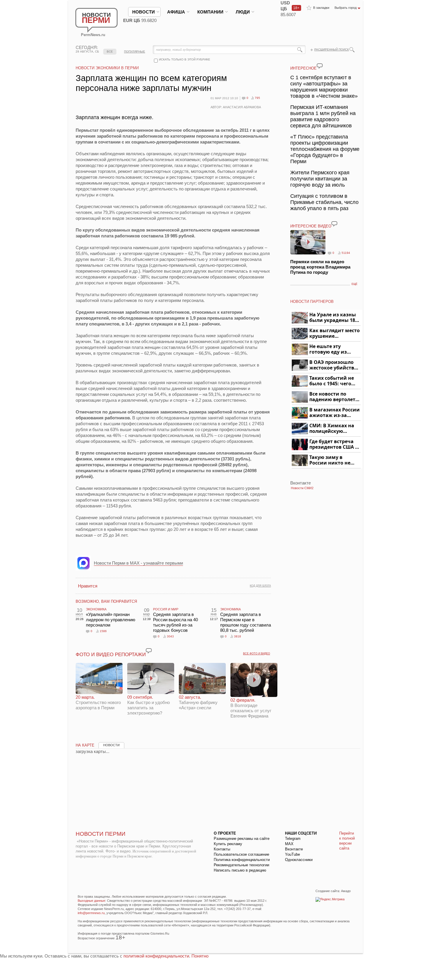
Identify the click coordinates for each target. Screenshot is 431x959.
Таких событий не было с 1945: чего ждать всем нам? (331, 381)
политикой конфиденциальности (156, 955)
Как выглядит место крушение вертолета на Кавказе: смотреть (334, 333)
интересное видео (310, 226)
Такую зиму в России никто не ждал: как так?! (329, 460)
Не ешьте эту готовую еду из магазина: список (331, 349)
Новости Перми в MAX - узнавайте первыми (138, 562)
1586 (103, 631)
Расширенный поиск (331, 49)
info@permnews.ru (91, 913)
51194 (346, 252)
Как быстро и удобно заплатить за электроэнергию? (148, 705)
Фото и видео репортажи (111, 654)
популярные (134, 51)
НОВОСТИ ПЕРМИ (100, 834)
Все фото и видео (256, 653)
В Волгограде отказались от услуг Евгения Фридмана (250, 708)
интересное (303, 68)
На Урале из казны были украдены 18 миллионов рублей (333, 317)
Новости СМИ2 (302, 488)
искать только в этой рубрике (184, 59)
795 (257, 97)
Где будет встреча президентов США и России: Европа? (334, 444)
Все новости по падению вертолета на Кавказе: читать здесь (333, 397)
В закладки (321, 7)
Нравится (87, 585)
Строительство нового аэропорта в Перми (98, 702)
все (110, 51)
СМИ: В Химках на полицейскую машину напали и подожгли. (332, 428)
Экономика (96, 609)
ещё (354, 284)
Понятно (199, 955)
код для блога (260, 585)
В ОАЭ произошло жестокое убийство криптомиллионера (334, 365)
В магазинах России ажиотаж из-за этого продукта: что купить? (334, 412)
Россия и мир (165, 609)
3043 (170, 636)
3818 (237, 636)
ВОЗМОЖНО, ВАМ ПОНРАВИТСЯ (106, 601)
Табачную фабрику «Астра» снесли (198, 702)
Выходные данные (91, 900)
